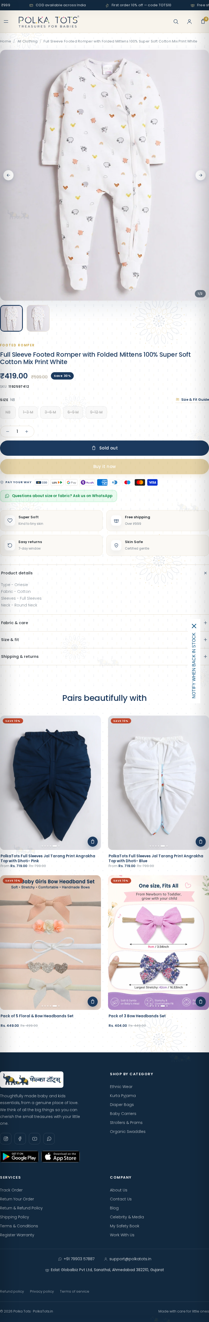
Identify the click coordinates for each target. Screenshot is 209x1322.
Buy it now (104, 466)
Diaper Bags (122, 1104)
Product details (17, 573)
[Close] (194, 626)
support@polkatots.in (130, 1259)
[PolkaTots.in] (49, 21)
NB (7, 412)
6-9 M (73, 412)
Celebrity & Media (127, 1217)
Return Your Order (17, 1199)
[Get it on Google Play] (19, 1156)
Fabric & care (14, 622)
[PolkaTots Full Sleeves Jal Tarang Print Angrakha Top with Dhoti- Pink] (50, 783)
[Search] (176, 21)
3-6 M (50, 412)
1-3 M (28, 412)
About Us (118, 1190)
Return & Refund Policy (21, 1208)
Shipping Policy (14, 1217)
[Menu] (6, 21)
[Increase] (26, 431)
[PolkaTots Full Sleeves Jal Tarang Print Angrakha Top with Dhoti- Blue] (158, 783)
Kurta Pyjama (123, 1095)
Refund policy (12, 1291)
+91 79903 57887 (79, 1259)
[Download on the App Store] (60, 1156)
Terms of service (74, 1291)
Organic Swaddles (128, 1131)
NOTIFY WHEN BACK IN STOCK (194, 665)
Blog (114, 1208)
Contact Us (121, 1199)
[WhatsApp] (49, 1138)
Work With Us (122, 1235)
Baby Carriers (123, 1113)
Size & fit (10, 639)
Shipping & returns (20, 656)
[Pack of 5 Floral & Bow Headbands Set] (50, 942)
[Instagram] (5, 1138)
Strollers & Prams (126, 1122)
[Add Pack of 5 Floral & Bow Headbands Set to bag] (93, 1002)
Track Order (11, 1190)
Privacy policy (42, 1291)
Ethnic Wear (121, 1086)
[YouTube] (34, 1138)
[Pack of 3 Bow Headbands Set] (158, 942)
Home (5, 41)
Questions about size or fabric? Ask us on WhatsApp (62, 495)
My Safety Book (124, 1226)
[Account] (189, 21)
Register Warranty (17, 1235)
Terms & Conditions (19, 1226)
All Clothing (27, 41)
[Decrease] (7, 431)
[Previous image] (8, 175)
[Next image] (200, 175)
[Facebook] (20, 1138)
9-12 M (96, 412)
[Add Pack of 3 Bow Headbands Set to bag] (201, 1002)
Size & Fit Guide (195, 399)
